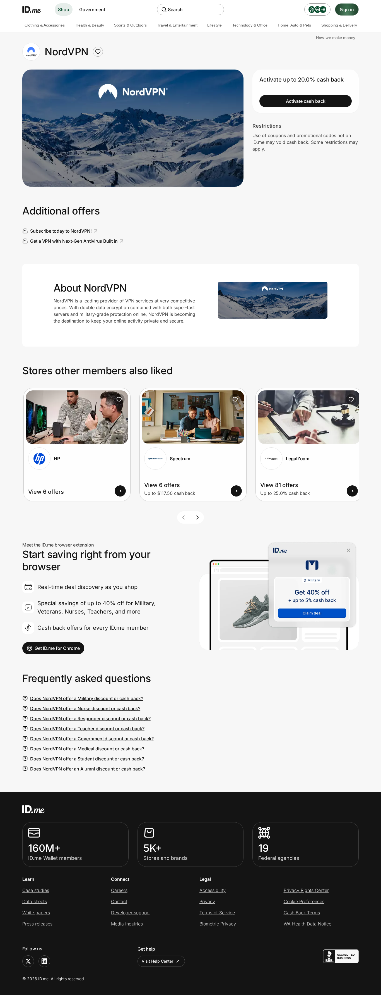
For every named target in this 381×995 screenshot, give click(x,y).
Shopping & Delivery (339, 25)
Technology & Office (249, 25)
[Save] (119, 399)
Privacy (207, 901)
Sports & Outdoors (130, 25)
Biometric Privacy (217, 924)
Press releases (37, 924)
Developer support (130, 912)
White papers (36, 912)
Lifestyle (214, 25)
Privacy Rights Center (306, 890)
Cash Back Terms (302, 912)
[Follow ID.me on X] (28, 961)
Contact (119, 901)
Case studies (35, 890)
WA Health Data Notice (307, 924)
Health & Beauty (90, 25)
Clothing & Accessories (45, 25)
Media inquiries (127, 924)
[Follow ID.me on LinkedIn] (44, 961)
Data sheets (34, 901)
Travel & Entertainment (177, 25)
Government (92, 9)
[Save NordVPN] (98, 52)
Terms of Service (217, 912)
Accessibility (212, 890)
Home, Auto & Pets (294, 25)
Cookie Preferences (304, 901)
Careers (119, 890)
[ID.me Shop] (35, 9)
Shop (63, 9)
